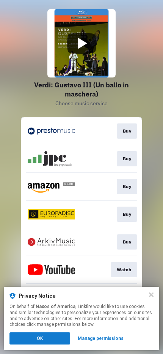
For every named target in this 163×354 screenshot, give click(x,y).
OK (40, 338)
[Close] (151, 295)
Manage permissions (101, 338)
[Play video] (81, 43)
